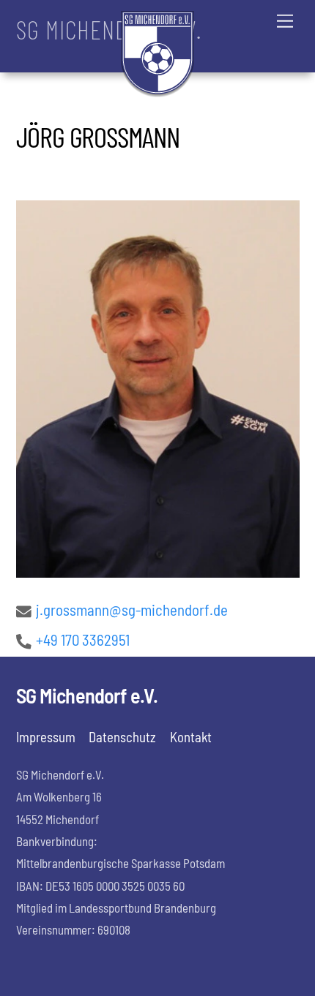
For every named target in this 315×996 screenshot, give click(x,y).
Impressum (45, 736)
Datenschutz (122, 736)
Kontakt (191, 736)
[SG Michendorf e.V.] (157, 90)
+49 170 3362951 (83, 639)
